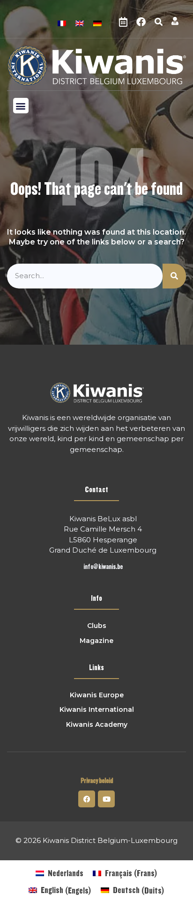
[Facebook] (141, 22)
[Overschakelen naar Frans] (62, 22)
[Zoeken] (174, 276)
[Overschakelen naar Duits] (97, 22)
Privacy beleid (97, 781)
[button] (158, 22)
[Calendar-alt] (123, 22)
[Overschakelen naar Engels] (80, 22)
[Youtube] (106, 798)
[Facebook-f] (86, 798)
